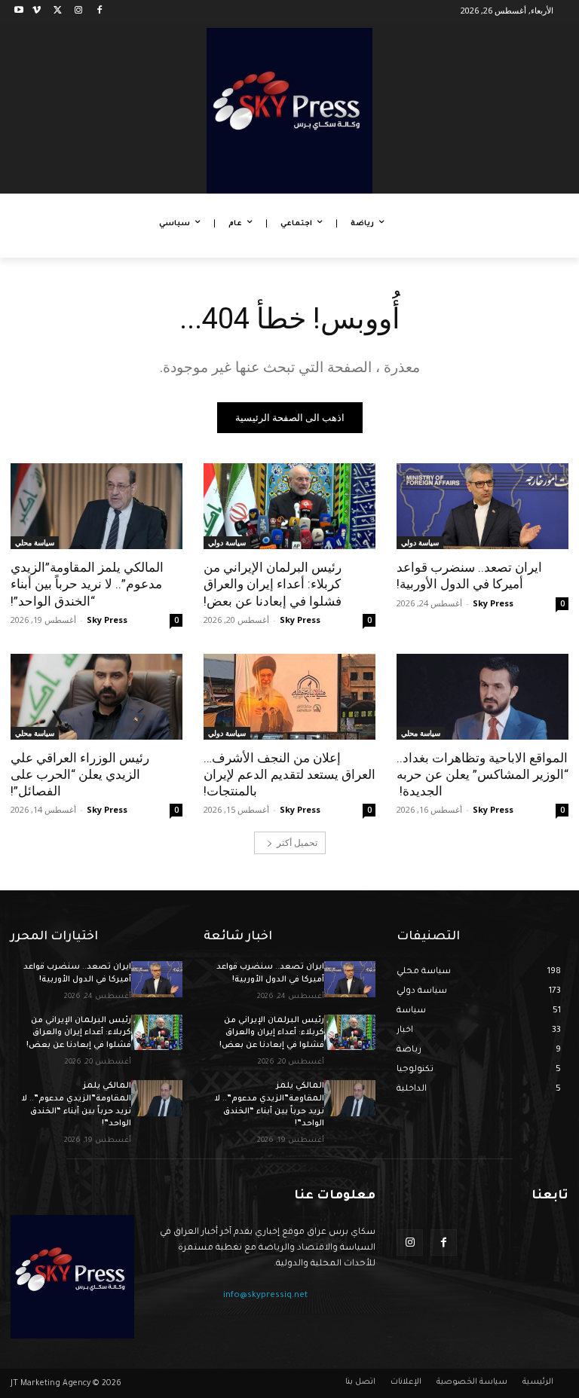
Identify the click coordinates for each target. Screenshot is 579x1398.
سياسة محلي (34, 542)
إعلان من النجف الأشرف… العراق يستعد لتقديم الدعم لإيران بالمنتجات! (289, 774)
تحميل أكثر (297, 842)
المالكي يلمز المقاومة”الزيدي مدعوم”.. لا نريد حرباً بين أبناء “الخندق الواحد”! (87, 584)
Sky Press (493, 603)
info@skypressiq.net (265, 1296)
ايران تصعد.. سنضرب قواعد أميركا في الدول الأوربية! (469, 575)
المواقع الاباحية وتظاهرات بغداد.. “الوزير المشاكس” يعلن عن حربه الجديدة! (482, 774)
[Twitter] (57, 11)
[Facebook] (99, 11)
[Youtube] (19, 11)
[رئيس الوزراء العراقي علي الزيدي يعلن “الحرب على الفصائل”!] (96, 697)
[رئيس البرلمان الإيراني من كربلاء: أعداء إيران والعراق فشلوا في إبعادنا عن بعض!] (289, 506)
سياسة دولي (420, 542)
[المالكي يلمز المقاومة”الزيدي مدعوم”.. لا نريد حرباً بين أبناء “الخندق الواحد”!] (96, 506)
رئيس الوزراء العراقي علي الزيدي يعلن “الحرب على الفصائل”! (80, 774)
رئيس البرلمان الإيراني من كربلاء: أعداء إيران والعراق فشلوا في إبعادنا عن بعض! (273, 584)
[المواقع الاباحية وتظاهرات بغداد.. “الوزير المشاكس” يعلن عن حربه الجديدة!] (482, 697)
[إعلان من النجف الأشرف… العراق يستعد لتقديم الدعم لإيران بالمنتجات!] (289, 697)
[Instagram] (78, 11)
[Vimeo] (36, 11)
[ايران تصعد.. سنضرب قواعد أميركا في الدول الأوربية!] (482, 506)
